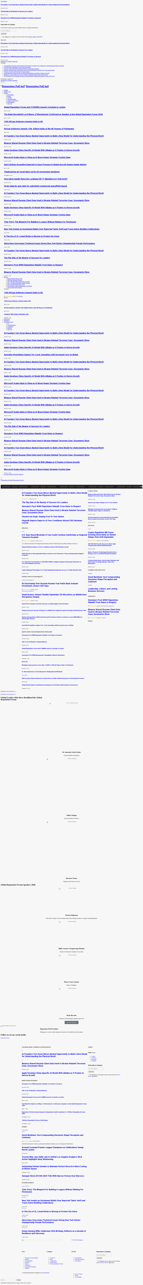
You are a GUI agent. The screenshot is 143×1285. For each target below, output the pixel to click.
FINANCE (7, 319)
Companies (10, 326)
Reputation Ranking (109, 606)
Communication (11, 325)
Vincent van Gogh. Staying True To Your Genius (17, 71)
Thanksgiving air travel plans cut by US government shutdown (32, 172)
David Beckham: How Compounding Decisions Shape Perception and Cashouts (104, 579)
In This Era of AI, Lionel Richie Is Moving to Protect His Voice (31, 236)
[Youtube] (7, 1041)
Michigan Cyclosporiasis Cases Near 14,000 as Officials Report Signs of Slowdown (26, 74)
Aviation (9, 97)
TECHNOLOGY (8, 322)
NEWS (6, 93)
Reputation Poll (9, 296)
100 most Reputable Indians (14, 287)
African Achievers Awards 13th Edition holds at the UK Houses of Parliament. (39, 129)
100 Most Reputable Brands (14, 280)
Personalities (10, 94)
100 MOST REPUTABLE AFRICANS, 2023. (16, 314)
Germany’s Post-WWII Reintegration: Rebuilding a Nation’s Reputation (43, 655)
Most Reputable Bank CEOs (14, 278)
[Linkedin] (3, 1041)
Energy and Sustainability (28, 580)
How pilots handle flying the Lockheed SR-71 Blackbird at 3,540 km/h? (36, 179)
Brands (9, 96)
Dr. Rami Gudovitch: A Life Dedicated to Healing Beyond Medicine (42, 671)
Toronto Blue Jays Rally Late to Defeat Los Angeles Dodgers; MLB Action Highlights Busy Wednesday (52, 1158)
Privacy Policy (32, 36)
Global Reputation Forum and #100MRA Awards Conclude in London (34, 107)
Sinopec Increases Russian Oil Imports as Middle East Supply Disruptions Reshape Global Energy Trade (54, 610)
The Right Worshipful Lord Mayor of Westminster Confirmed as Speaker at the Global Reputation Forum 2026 (53, 114)
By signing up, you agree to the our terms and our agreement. (22, 36)
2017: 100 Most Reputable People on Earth (18, 283)
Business (90, 573)
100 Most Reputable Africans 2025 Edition (35, 1120)
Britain (20, 296)
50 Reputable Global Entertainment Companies (19, 286)
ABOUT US (7, 91)
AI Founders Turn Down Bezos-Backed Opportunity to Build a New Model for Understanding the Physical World (35, 4)
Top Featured (24, 1197)
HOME (6, 90)
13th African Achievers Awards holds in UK (23, 121)
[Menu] (1, 477)
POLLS (6, 277)
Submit (18, 1280)
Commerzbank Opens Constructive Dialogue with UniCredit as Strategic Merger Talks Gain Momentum (103, 562)
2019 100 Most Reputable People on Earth (18, 281)
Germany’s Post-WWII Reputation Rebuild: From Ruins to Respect (21, 18)
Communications (11, 99)
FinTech (9, 328)
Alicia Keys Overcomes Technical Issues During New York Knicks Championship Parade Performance (49, 243)
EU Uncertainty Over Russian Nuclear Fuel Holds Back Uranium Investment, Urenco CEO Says (29, 76)
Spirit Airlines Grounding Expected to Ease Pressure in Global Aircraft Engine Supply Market (45, 164)
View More (25, 1130)
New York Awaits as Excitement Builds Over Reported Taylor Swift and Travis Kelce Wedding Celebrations (51, 229)
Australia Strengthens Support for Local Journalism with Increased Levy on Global (41, 354)
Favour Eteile (26, 1141)
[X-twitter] (12, 1041)
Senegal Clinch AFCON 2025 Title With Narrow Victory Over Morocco (53, 1176)
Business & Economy (25, 1186)
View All (9, 103)
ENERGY (7, 320)
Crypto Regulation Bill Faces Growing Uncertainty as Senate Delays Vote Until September (102, 534)
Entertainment (11, 102)
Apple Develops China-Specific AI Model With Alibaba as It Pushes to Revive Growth (26, 73)
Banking (106, 540)
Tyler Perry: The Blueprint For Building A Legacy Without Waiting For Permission (40, 222)
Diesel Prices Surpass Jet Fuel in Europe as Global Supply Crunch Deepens (45, 604)
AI (8, 323)
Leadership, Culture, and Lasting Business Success (102, 590)
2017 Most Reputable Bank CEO (16, 284)
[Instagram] (16, 1041)
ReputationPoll (45, 1272)
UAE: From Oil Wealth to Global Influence (34, 642)
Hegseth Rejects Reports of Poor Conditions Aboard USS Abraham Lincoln (45, 547)
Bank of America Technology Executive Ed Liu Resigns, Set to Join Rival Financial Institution (102, 552)
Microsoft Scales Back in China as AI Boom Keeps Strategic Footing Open (37, 157)
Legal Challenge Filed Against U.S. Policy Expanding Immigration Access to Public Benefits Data (51, 570)
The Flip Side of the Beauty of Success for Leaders (17, 11)
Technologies (25, 1069)
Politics (23, 531)
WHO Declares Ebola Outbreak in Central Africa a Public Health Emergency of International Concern (53, 678)
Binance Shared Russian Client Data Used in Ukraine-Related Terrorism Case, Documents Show (29, 70)
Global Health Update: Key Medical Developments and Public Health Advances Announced (50, 685)
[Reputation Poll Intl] (71, 86)
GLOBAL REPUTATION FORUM (13, 474)
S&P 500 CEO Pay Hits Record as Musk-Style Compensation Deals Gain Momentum (102, 544)
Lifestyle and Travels (12, 100)
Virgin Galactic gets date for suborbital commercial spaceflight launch (35, 186)
